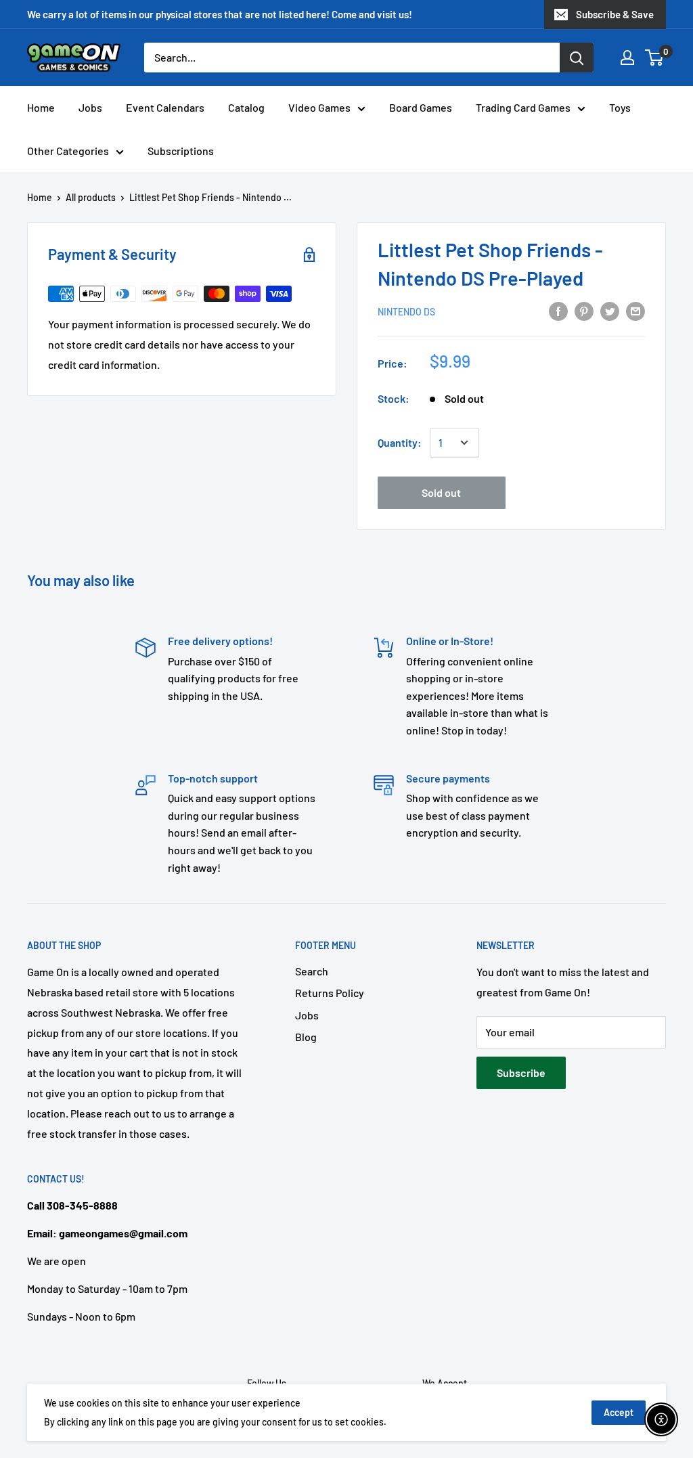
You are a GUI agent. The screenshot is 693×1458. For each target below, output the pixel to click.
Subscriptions (181, 150)
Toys (620, 107)
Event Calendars (165, 107)
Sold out (441, 492)
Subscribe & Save (615, 14)
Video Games (319, 107)
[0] (654, 57)
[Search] (577, 57)
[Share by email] (635, 310)
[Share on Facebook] (558, 310)
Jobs (90, 107)
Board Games (420, 107)
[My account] (627, 57)
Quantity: (400, 442)
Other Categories (68, 150)
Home (41, 107)
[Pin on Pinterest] (584, 310)
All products (91, 197)
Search (311, 971)
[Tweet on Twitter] (609, 310)
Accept (618, 1412)
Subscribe (521, 1072)
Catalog (246, 107)
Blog (306, 1036)
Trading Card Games (523, 107)
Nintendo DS (406, 311)
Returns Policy (329, 992)
